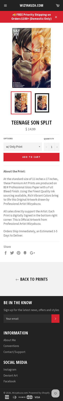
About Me (10, 340)
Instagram (10, 369)
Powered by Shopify (39, 392)
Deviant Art (11, 375)
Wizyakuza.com (31, 5)
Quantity (49, 138)
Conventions (11, 346)
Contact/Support (14, 352)
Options (8, 138)
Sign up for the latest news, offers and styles (31, 310)
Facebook (10, 381)
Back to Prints (33, 279)
